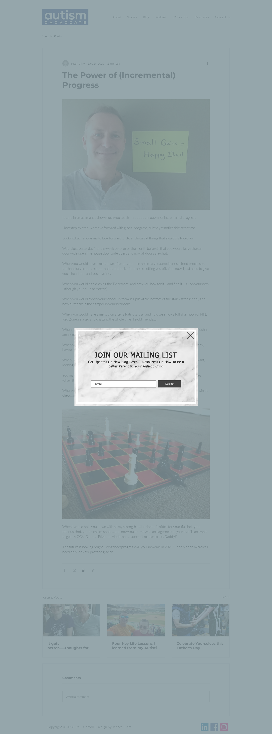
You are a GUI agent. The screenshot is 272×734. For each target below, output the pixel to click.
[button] (190, 335)
